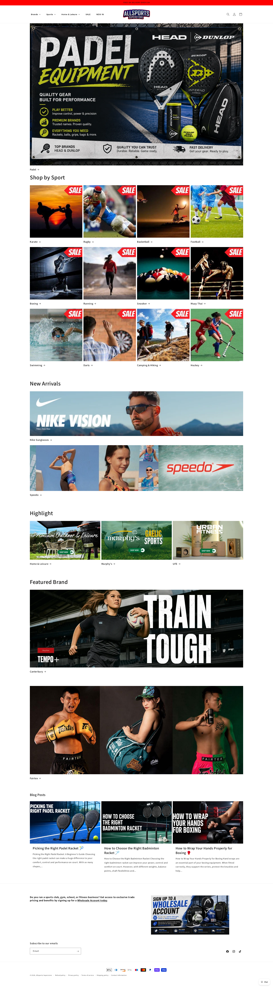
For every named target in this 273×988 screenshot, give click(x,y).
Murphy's (106, 563)
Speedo (34, 494)
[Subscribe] (78, 951)
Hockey (195, 365)
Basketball (143, 241)
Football (195, 241)
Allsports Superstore (44, 975)
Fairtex (34, 778)
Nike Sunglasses (39, 439)
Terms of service (87, 975)
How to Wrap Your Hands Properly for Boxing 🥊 (204, 850)
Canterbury (36, 671)
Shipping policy (102, 975)
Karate (34, 241)
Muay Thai (197, 303)
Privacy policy (73, 975)
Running (88, 303)
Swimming (36, 365)
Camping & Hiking (147, 365)
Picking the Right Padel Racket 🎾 (58, 848)
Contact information (119, 975)
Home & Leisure (39, 563)
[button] (228, 14)
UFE (175, 563)
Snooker (142, 303)
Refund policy (60, 975)
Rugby (87, 241)
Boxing (34, 303)
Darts (86, 365)
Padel (33, 169)
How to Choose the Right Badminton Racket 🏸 (131, 850)
